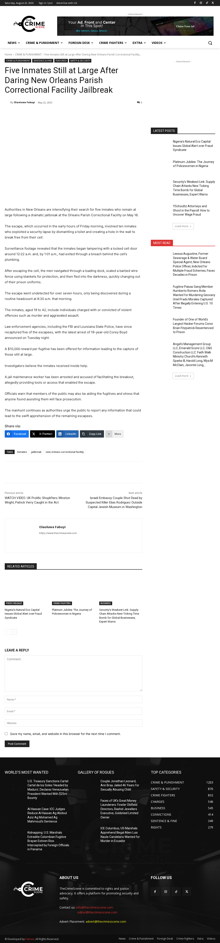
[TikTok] (206, 3)
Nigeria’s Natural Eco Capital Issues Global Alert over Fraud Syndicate (23, 613)
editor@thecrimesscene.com (97, 912)
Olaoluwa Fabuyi (24, 102)
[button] (210, 43)
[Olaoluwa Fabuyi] (7, 102)
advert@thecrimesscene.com (106, 921)
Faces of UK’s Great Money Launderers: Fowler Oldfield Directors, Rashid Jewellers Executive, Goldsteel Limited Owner (119, 809)
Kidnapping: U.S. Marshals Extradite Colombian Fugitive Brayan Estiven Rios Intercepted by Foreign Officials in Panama (48, 841)
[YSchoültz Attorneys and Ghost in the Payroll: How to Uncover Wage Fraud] (160, 211)
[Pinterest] (55, 113)
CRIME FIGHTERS (62, 603)
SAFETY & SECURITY (80, 60)
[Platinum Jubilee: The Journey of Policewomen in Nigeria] (73, 590)
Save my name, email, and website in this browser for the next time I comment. (65, 734)
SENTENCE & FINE (43, 60)
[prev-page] (7, 632)
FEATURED (61, 60)
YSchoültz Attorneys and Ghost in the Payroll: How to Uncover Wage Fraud (191, 210)
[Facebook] (194, 3)
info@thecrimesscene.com (94, 907)
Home (8, 54)
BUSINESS (106, 603)
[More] (75, 113)
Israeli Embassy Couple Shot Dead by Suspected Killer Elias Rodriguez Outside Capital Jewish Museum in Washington (114, 502)
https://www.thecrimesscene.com (58, 533)
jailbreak (36, 451)
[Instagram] (201, 3)
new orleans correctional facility (65, 451)
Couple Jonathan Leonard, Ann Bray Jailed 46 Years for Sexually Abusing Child (120, 785)
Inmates (22, 451)
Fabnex (29, 939)
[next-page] (14, 632)
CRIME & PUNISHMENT (28, 54)
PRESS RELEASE (14, 603)
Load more (181, 226)
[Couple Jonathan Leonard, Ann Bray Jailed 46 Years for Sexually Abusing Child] (87, 786)
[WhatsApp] (65, 113)
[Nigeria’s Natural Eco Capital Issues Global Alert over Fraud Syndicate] (26, 590)
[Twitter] (212, 3)
